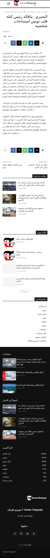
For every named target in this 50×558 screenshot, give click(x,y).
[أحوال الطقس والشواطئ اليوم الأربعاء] (9, 388)
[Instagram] (21, 533)
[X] (19, 43)
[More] (43, 43)
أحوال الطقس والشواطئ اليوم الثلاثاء (29, 372)
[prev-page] (4, 220)
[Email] (36, 43)
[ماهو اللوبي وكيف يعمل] (9, 242)
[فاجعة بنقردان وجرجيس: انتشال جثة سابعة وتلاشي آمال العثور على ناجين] (9, 186)
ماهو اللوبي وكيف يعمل (24, 239)
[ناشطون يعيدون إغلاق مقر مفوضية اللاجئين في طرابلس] (9, 212)
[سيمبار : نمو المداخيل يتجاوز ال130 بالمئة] (9, 255)
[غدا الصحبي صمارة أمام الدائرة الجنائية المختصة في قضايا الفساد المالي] (9, 269)
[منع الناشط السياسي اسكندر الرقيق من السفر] (9, 282)
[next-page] (8, 220)
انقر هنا (21, 544)
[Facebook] (13, 43)
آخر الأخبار (6, 190)
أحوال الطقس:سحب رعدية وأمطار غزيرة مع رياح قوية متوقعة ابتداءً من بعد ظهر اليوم (30, 361)
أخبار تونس (6, 215)
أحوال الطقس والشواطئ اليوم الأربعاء (30, 385)
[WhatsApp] (25, 43)
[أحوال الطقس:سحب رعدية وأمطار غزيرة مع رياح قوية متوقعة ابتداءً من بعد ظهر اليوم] (9, 363)
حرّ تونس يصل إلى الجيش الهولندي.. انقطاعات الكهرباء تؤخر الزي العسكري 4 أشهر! (32, 197)
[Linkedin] (30, 43)
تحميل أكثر (24, 291)
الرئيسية (44, 12)
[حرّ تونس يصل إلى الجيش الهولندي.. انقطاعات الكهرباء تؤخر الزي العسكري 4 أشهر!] (9, 199)
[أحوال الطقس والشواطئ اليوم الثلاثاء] (9, 376)
